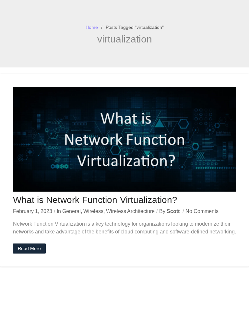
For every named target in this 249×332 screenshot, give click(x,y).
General (71, 211)
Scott (173, 211)
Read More (29, 248)
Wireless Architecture (130, 211)
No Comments (202, 211)
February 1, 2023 (32, 211)
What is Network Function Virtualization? (95, 200)
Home (92, 27)
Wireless (93, 211)
